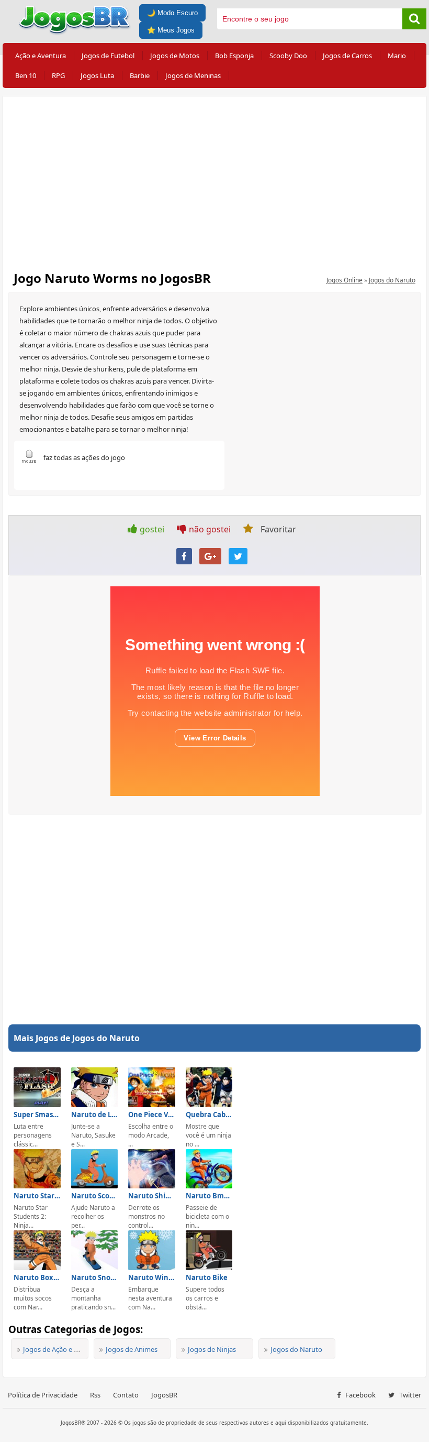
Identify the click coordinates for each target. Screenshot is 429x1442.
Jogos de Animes (131, 1349)
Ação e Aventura (40, 55)
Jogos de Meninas (193, 75)
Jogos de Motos (174, 55)
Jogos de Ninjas (212, 1349)
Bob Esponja (234, 55)
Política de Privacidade (42, 1395)
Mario (397, 55)
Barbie (140, 75)
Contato (126, 1395)
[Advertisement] (214, 180)
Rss (95, 1395)
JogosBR (164, 1395)
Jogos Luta (97, 75)
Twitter (409, 1395)
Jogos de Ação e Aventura (63, 1349)
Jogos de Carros (347, 55)
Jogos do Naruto (392, 280)
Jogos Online (344, 280)
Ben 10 (25, 75)
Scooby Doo (288, 55)
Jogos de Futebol (108, 55)
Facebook (360, 1395)
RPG (58, 75)
